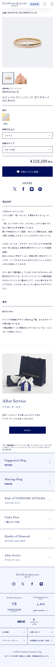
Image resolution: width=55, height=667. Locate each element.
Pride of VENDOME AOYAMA (25, 500)
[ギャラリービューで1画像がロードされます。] (8, 78)
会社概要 (5, 632)
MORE (27, 430)
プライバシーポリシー (10, 640)
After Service (13, 557)
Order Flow (12, 519)
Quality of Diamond (17, 538)
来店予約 (35, 4)
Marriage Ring (13, 481)
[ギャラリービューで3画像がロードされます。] (21, 78)
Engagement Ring (15, 462)
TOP (4, 445)
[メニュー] (52, 4)
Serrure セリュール (10, 91)
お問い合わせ (35, 632)
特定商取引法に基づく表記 (39, 640)
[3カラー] (6, 117)
